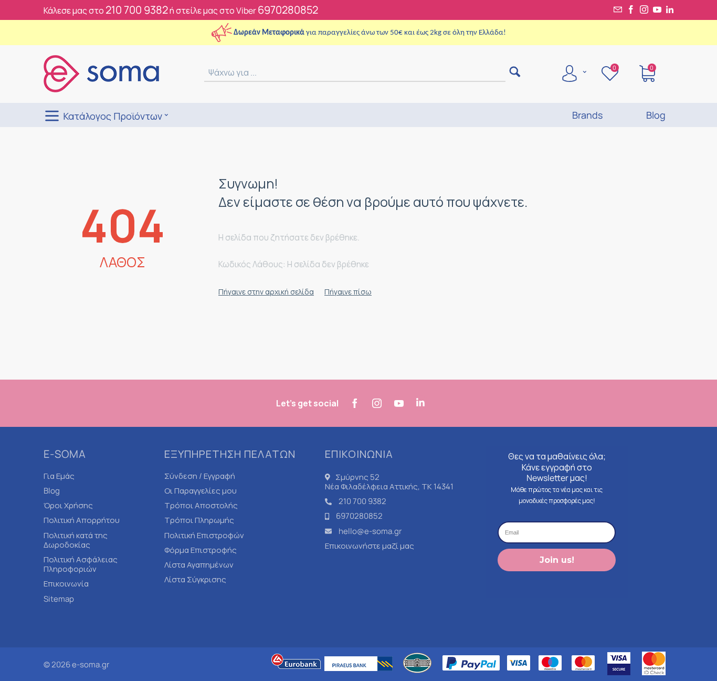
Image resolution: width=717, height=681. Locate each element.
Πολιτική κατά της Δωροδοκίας (76, 540)
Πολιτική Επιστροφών (204, 535)
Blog (52, 490)
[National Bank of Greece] (417, 676)
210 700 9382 (137, 10)
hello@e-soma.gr (370, 531)
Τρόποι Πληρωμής (199, 520)
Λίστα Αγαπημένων (199, 564)
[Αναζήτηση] (514, 73)
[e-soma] (101, 73)
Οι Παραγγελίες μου (200, 490)
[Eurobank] (296, 676)
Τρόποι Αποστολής (201, 505)
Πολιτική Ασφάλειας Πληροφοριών (81, 564)
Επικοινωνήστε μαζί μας (369, 545)
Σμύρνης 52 (357, 477)
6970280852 (288, 10)
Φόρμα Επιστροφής (200, 550)
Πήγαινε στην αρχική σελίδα (266, 292)
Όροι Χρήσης (68, 505)
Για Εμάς (59, 475)
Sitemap (59, 598)
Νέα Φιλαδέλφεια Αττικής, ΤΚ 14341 (389, 486)
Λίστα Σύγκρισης (195, 579)
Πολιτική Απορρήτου (82, 520)
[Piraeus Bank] (361, 676)
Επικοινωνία (66, 583)
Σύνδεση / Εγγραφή (199, 475)
